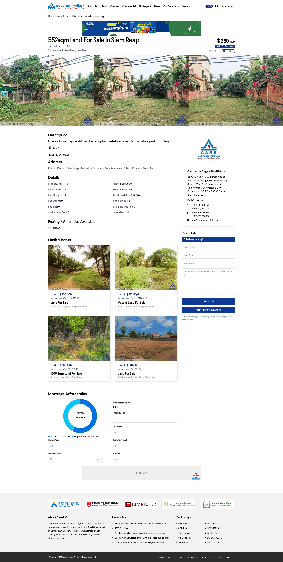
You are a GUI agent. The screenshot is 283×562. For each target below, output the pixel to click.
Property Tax (119, 412)
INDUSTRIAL (213, 533)
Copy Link (228, 51)
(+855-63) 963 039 (201, 208)
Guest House (184, 533)
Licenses (179, 557)
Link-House (183, 542)
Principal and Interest (122, 402)
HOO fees (117, 426)
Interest (116, 453)
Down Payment (55, 453)
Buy (89, 6)
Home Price (53, 440)
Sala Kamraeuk (55, 50)
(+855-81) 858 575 (200, 212)
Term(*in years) (120, 440)
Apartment (183, 523)
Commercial (129, 6)
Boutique (211, 523)
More (185, 6)
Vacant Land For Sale (131, 302)
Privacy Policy (215, 557)
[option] (141, 90)
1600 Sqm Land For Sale (66, 373)
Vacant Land (63, 16)
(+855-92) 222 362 (200, 216)
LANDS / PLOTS (214, 537)
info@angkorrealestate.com (205, 220)
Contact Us (229, 557)
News (157, 6)
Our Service (169, 6)
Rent (104, 6)
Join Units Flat (184, 537)
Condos (114, 6)
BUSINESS (182, 528)
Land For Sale (59, 302)
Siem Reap (69, 50)
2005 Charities (121, 528)
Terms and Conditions (196, 557)
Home (51, 16)
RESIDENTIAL (213, 542)
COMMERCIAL (214, 528)
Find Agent (145, 6)
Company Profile (165, 557)
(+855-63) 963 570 (200, 205)
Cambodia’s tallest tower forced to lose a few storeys (140, 533)
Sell (97, 6)
